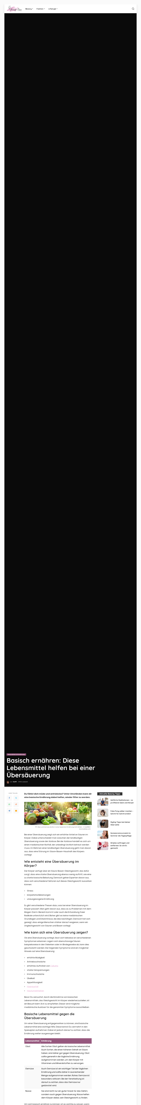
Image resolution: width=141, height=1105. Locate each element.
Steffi (15, 782)
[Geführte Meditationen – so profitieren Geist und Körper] (102, 802)
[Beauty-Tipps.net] (14, 9)
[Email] (16, 810)
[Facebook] (9, 798)
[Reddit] (16, 804)
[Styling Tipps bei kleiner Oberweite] (102, 824)
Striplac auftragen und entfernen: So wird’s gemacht (119, 845)
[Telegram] (9, 810)
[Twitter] (16, 798)
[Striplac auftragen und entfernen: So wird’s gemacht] (102, 846)
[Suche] (133, 8)
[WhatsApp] (9, 804)
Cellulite (54, 965)
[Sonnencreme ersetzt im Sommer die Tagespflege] (102, 835)
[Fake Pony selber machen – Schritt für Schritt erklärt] (102, 813)
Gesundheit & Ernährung (16, 754)
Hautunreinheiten (35, 990)
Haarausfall (32, 986)
